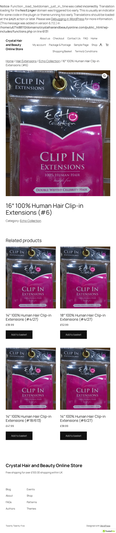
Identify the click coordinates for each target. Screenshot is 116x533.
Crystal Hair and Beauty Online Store (14, 45)
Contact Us (74, 38)
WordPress (105, 525)
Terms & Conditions (86, 51)
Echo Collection (49, 61)
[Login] (100, 45)
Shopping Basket (62, 51)
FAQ (85, 38)
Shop (95, 45)
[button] (104, 76)
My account (39, 45)
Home (94, 38)
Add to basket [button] (19, 334)
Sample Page (81, 45)
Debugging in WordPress (67, 19)
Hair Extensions (26, 61)
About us (45, 38)
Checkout (58, 38)
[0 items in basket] (107, 45)
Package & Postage (60, 45)
